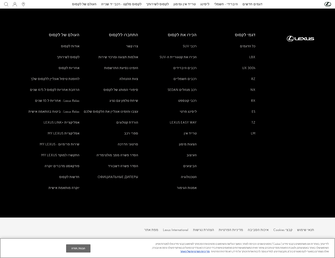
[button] (320, 4)
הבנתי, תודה (78, 248)
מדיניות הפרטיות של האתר (195, 251)
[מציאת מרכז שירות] (23, 4)
